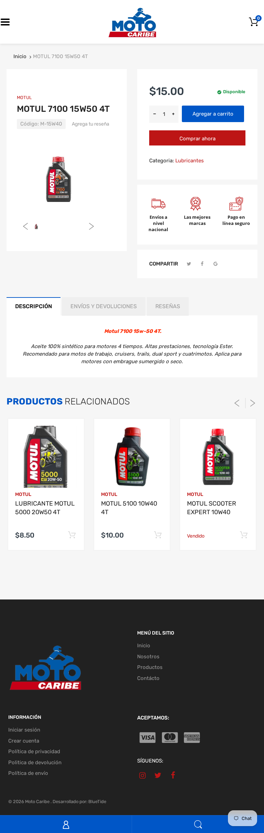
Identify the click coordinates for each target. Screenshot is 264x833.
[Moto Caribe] (132, 22)
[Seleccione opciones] (71, 535)
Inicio (19, 56)
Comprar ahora (197, 139)
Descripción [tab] (33, 306)
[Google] (215, 264)
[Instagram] (142, 775)
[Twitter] (189, 264)
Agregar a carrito (212, 114)
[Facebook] (202, 264)
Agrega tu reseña (90, 124)
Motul (24, 97)
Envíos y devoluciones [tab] (103, 306)
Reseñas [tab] (167, 306)
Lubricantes (189, 161)
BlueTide (97, 801)
